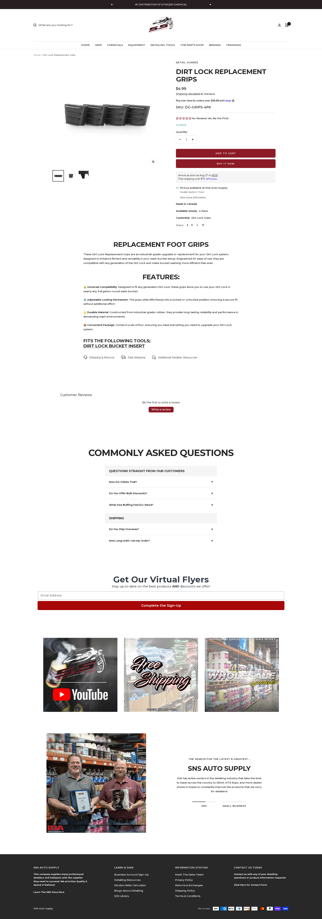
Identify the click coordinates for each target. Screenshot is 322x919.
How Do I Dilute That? (123, 481)
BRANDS (215, 45)
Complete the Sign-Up (161, 606)
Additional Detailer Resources (177, 357)
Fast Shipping (136, 357)
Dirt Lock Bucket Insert (114, 346)
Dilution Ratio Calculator (130, 885)
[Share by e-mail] (203, 225)
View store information (193, 197)
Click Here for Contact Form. (250, 885)
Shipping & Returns (101, 357)
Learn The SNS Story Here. (49, 892)
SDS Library (121, 896)
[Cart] (286, 25)
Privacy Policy (184, 879)
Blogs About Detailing (128, 890)
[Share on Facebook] (187, 225)
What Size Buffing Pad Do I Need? (131, 504)
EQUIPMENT (136, 45)
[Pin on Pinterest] (192, 225)
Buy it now (226, 163)
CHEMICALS (115, 45)
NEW (98, 45)
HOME (85, 45)
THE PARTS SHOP (192, 45)
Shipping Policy (185, 890)
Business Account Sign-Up (131, 874)
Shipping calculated (188, 93)
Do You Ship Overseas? (124, 529)
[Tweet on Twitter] (197, 225)
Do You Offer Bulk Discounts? (128, 493)
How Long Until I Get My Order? (129, 540)
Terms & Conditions (187, 896)
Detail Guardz (187, 62)
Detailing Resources (127, 879)
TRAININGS (233, 45)
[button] (184, 118)
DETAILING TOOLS (162, 45)
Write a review (161, 409)
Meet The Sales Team (189, 874)
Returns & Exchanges (189, 885)
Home (37, 55)
